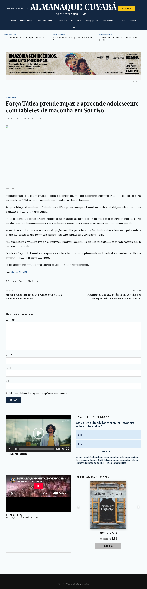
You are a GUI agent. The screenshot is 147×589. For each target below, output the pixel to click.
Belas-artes (10, 34)
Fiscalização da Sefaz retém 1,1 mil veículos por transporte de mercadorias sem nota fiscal (114, 295)
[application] (38, 433)
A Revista (121, 21)
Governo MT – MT (19, 272)
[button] (38, 433)
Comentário (11, 319)
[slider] (36, 449)
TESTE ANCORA (12, 97)
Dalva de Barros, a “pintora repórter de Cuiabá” (25, 37)
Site (7, 380)
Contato (132, 21)
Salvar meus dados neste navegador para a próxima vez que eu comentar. (39, 393)
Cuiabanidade (61, 21)
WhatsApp (31, 281)
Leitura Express (27, 21)
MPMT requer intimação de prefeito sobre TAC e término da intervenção (34, 295)
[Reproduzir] (9, 448)
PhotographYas (91, 21)
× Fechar (136, 58)
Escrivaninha (59, 34)
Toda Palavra (107, 21)
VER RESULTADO (108, 451)
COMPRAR (108, 545)
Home (13, 21)
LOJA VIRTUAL (126, 8)
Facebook (22, 281)
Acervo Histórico (45, 21)
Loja (73, 27)
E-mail (9, 368)
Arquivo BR (76, 21)
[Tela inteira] (67, 448)
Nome (9, 355)
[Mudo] (63, 448)
